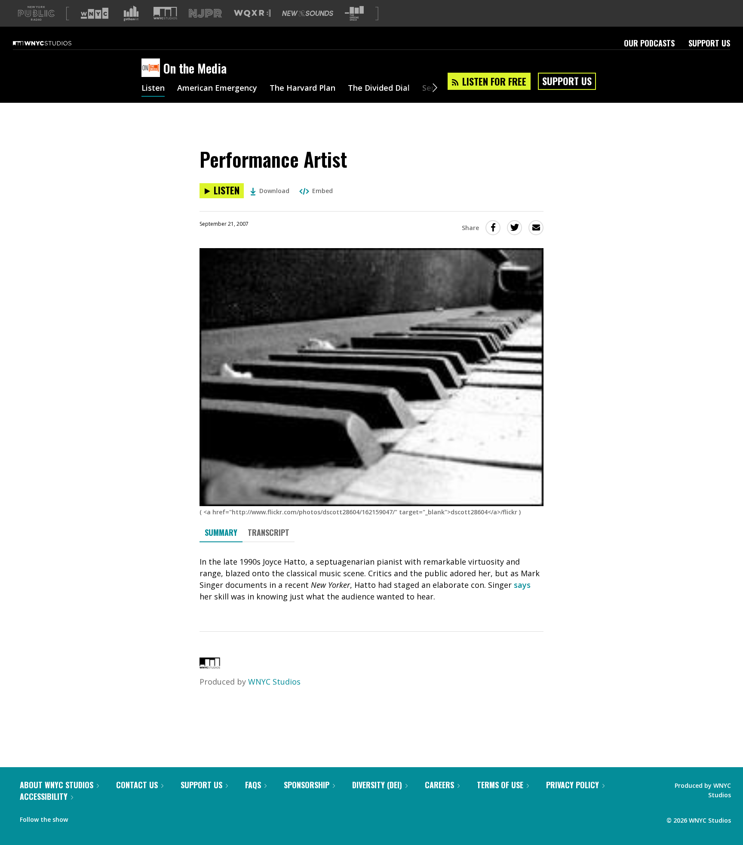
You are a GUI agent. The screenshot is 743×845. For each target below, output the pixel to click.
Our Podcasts (649, 43)
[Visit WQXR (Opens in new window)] (252, 13)
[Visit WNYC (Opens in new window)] (94, 13)
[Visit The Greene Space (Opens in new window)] (354, 13)
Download (274, 191)
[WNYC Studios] (210, 666)
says (522, 585)
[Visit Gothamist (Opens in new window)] (131, 13)
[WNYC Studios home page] (53, 43)
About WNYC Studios (56, 784)
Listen (153, 88)
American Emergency (217, 88)
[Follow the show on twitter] (97, 817)
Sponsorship (306, 784)
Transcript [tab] (268, 532)
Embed (322, 191)
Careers (439, 784)
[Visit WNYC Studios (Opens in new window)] (165, 13)
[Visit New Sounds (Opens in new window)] (307, 13)
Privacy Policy (572, 784)
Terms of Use (500, 784)
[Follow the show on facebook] (80, 817)
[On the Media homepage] (152, 68)
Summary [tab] (221, 532)
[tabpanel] (371, 579)
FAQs (253, 784)
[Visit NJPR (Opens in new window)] (205, 13)
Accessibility (44, 796)
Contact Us (137, 784)
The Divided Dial (379, 88)
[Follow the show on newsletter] (113, 817)
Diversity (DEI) (377, 784)
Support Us (709, 43)
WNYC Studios (274, 681)
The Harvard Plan (302, 88)
